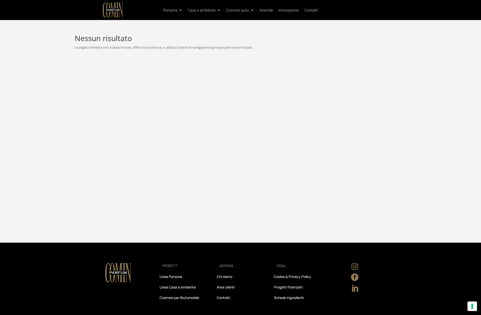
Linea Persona (171, 277)
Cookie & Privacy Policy (292, 277)
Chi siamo (224, 277)
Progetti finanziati (288, 287)
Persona (170, 10)
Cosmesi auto (237, 10)
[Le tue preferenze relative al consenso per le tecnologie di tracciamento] (472, 306)
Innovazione (288, 10)
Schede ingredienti (289, 298)
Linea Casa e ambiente (178, 287)
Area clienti (226, 287)
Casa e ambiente (202, 10)
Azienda (266, 10)
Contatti (311, 10)
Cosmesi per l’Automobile (179, 298)
